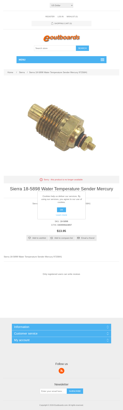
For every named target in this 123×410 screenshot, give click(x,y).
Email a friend (87, 238)
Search (82, 48)
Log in (61, 17)
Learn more (61, 215)
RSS (61, 371)
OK (61, 210)
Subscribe (75, 391)
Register (50, 17)
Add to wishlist (39, 238)
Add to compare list (63, 238)
